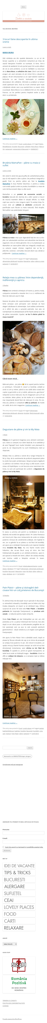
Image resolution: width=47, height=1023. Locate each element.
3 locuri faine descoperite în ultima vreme (20, 40)
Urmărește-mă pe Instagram (13, 765)
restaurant (8, 149)
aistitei (41, 728)
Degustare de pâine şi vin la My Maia (21, 429)
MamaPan (27, 261)
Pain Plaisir (15, 734)
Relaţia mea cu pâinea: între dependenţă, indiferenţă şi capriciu (23, 279)
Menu (23, 7)
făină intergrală (35, 413)
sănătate (9, 574)
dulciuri (8, 734)
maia (24, 571)
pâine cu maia (39, 261)
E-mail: (5, 838)
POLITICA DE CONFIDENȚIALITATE (14, 1003)
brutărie (14, 147)
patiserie (5, 264)
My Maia (29, 571)
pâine (32, 261)
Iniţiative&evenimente (30, 566)
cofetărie (27, 147)
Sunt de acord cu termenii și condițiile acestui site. (24, 847)
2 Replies (5, 285)
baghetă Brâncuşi (8, 731)
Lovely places (27, 144)
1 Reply (5, 435)
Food (20, 144)
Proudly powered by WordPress (12, 1019)
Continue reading (10, 139)
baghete (17, 731)
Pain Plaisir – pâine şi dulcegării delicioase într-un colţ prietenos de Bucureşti (23, 589)
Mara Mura (34, 147)
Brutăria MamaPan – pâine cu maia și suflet (21, 164)
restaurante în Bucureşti (21, 149)
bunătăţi (36, 731)
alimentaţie (33, 259)
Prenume (6, 830)
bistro (41, 144)
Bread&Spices (7, 147)
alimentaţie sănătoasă (10, 261)
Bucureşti (21, 147)
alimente (20, 413)
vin (14, 574)
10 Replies (6, 596)
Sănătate (10, 569)
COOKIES (6, 1006)
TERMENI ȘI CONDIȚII (10, 1001)
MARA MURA (8, 52)
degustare (18, 571)
